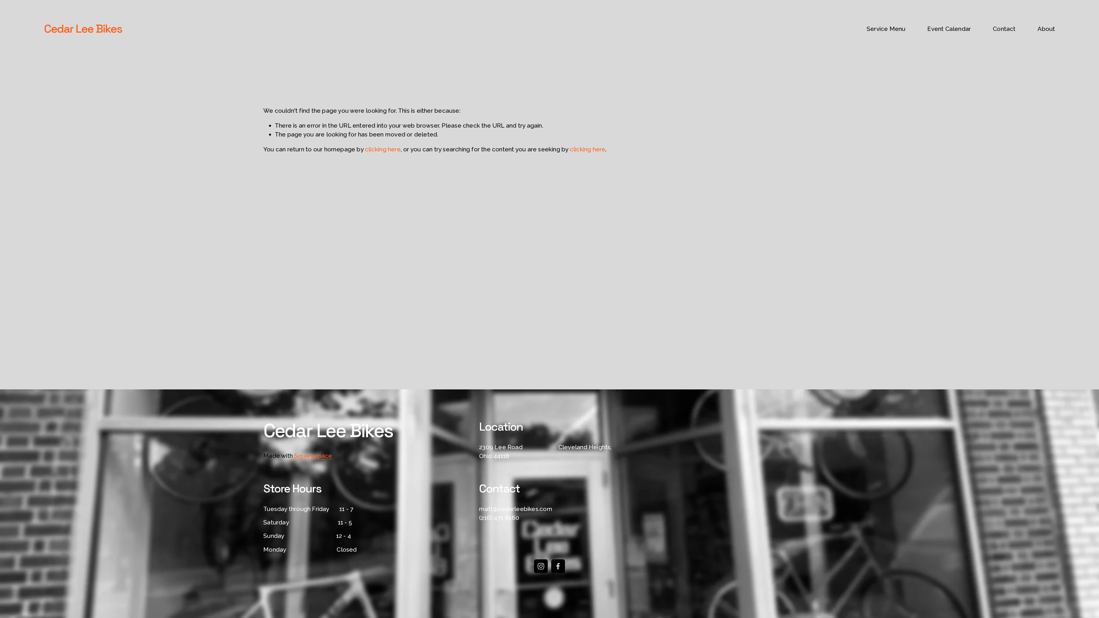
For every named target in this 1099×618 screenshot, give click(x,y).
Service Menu (886, 28)
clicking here (383, 149)
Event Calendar (949, 28)
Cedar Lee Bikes (83, 28)
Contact (1004, 28)
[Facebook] (558, 566)
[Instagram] (541, 566)
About (1046, 28)
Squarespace (313, 455)
